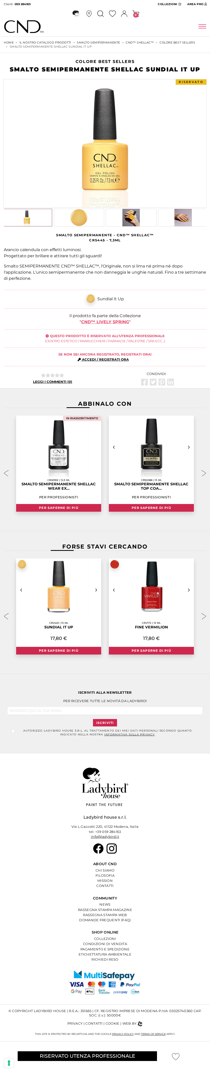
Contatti (105, 886)
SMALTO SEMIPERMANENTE (98, 42)
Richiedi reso (104, 959)
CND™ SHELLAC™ (140, 42)
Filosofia (105, 875)
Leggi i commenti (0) (52, 382)
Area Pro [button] (195, 4)
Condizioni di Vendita (105, 944)
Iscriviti (105, 723)
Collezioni (105, 939)
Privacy (74, 1023)
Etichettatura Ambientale (105, 954)
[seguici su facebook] (98, 848)
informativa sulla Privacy (129, 734)
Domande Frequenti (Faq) (105, 920)
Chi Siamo (105, 870)
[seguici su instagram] (112, 848)
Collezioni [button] (168, 4)
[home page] (30, 26)
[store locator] (89, 13)
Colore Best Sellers (177, 42)
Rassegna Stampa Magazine (105, 910)
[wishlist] (112, 13)
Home (9, 42)
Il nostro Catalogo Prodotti (45, 42)
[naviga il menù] (202, 26)
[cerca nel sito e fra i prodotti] (100, 13)
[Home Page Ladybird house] (105, 786)
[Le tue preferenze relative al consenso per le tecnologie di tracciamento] (9, 1063)
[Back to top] (199, 1044)
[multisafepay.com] (104, 984)
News (104, 904)
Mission (105, 880)
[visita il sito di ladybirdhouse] (76, 13)
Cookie (113, 1023)
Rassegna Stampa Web (105, 915)
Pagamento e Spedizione (105, 949)
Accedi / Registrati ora (105, 359)
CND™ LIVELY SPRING (105, 321)
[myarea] (124, 13)
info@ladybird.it (105, 836)
